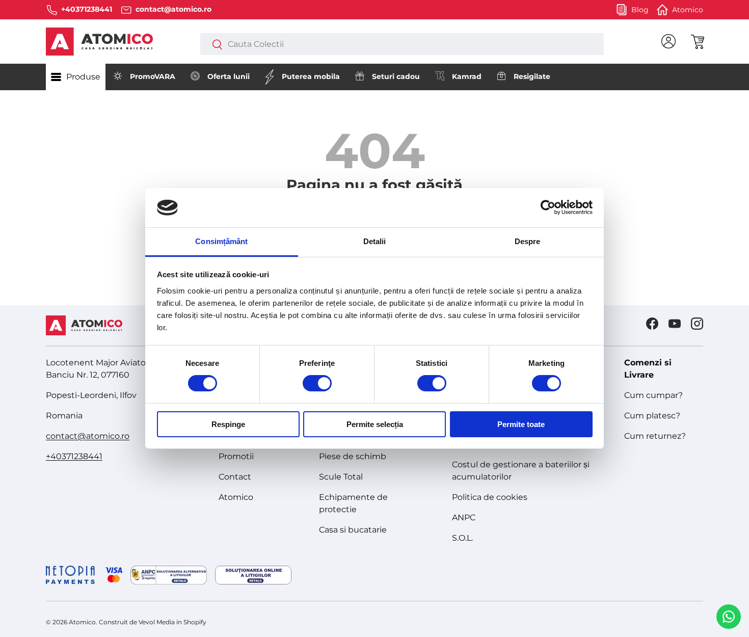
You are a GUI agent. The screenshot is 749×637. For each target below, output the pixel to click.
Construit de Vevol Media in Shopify (152, 622)
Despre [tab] (528, 241)
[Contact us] (728, 616)
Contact (235, 477)
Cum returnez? (655, 436)
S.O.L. (462, 538)
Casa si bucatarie (353, 530)
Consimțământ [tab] (221, 241)
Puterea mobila (311, 76)
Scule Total (341, 477)
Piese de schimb (352, 456)
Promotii (236, 456)
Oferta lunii (228, 76)
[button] (697, 41)
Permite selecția (374, 424)
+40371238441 (74, 456)
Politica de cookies (489, 497)
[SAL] (168, 575)
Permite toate (521, 424)
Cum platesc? (652, 415)
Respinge (228, 424)
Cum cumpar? (653, 395)
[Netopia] (84, 575)
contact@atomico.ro (87, 436)
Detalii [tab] (374, 241)
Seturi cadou (396, 76)
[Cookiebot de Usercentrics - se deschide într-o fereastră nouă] (548, 207)
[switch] (317, 383)
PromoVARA (152, 76)
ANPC (463, 517)
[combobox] (401, 44)
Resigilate (532, 76)
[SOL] (253, 575)
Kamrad (466, 76)
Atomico (236, 497)
